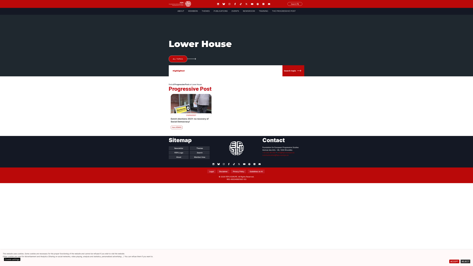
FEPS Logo (178, 153)
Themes (206, 11)
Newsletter (178, 148)
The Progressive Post (284, 11)
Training (263, 11)
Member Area (199, 157)
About (180, 11)
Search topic (290, 71)
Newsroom (249, 11)
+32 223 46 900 (269, 152)
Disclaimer (223, 171)
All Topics (178, 59)
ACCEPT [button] (454, 261)
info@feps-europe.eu (285, 152)
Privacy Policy (238, 171)
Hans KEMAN (176, 127)
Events (235, 11)
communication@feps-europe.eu (275, 155)
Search (294, 4)
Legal (211, 171)
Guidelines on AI (256, 171)
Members (193, 11)
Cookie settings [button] (12, 259)
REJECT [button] (465, 261)
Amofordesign (236, 182)
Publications (221, 11)
